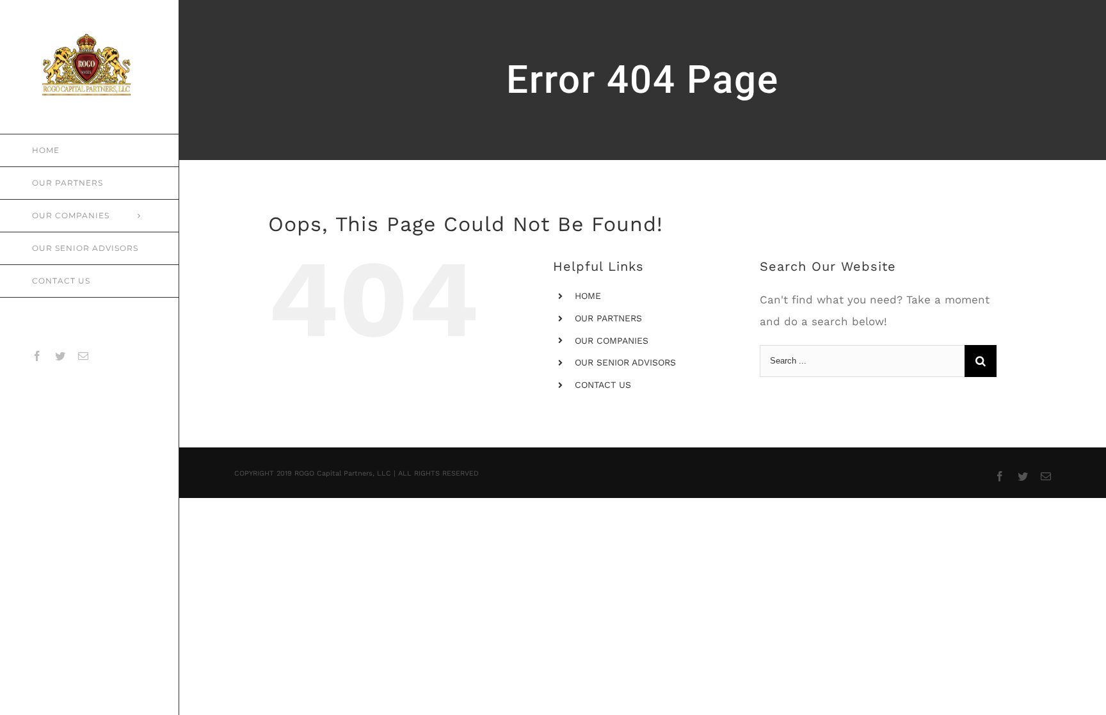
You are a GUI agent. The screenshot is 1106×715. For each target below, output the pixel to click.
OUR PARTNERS (608, 318)
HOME (588, 296)
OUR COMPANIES (611, 340)
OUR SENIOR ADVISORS (625, 362)
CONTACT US (603, 385)
